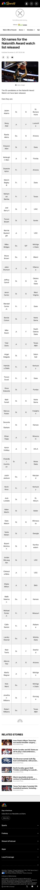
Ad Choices (11, 871)
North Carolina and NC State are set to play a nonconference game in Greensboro (25, 751)
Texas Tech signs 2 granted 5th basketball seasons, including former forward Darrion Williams (25, 787)
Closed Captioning (18, 870)
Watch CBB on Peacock (10, 30)
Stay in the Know (7, 810)
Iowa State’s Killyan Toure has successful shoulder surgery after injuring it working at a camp (24, 741)
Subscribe (6, 818)
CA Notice (19, 873)
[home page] (9, 4)
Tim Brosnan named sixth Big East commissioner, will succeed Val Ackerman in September (25, 760)
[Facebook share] (3, 57)
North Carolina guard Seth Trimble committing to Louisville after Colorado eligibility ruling (25, 769)
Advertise (4, 870)
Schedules (30, 30)
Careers (10, 870)
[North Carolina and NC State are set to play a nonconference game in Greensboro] (7, 752)
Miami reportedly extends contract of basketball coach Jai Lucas (25, 778)
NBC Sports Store (32, 870)
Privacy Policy (19, 871)
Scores (21, 30)
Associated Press (18, 744)
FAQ (25, 870)
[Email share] (12, 57)
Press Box (4, 871)
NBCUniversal (12, 876)
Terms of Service (27, 873)
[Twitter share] (7, 57)
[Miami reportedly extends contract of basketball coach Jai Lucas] (7, 779)
